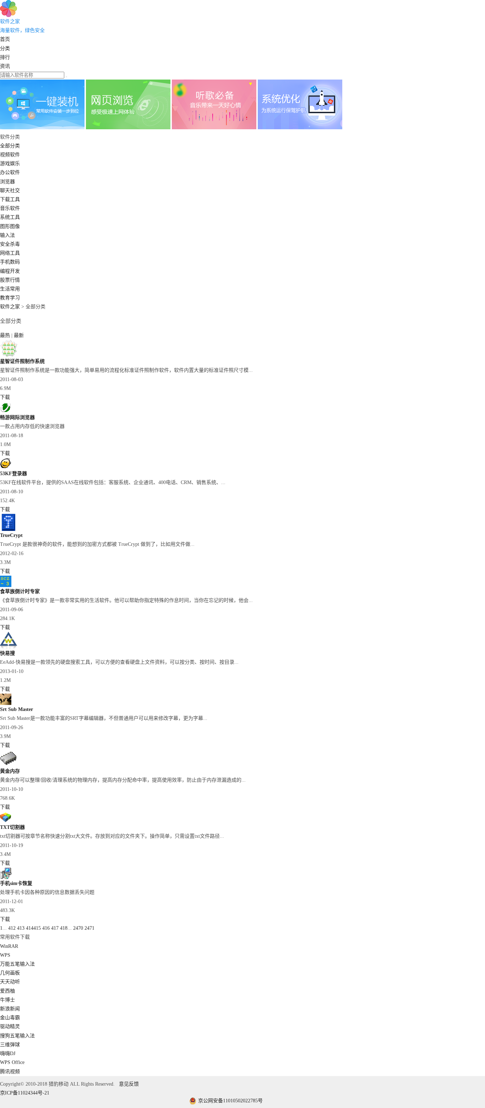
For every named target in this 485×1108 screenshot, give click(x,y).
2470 (78, 928)
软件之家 (10, 306)
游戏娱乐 (10, 163)
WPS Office (12, 1062)
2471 (89, 928)
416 (46, 928)
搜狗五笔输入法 (17, 1035)
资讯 (5, 66)
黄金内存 (10, 771)
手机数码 (10, 262)
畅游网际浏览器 (17, 417)
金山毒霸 (10, 1017)
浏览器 (7, 181)
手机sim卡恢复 (16, 883)
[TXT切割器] (5, 821)
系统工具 (10, 217)
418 (63, 928)
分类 (5, 48)
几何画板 (10, 973)
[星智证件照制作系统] (8, 355)
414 (29, 928)
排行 (5, 57)
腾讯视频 (10, 1071)
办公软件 (10, 172)
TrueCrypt (11, 535)
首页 (5, 39)
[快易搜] (8, 647)
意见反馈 (129, 1084)
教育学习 (10, 297)
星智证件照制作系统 (22, 361)
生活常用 (10, 289)
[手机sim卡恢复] (5, 877)
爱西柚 (7, 991)
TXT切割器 (12, 827)
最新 (19, 335)
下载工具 (10, 199)
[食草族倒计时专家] (5, 585)
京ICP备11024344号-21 (24, 1093)
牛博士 (7, 1000)
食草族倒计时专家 (20, 591)
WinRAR (9, 946)
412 (12, 928)
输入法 (7, 235)
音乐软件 (10, 208)
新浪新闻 (10, 1008)
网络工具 (10, 253)
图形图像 (10, 226)
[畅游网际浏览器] (5, 411)
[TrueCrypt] (8, 529)
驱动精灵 (10, 1026)
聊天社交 (10, 190)
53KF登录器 (13, 473)
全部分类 (10, 145)
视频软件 (10, 154)
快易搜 (7, 653)
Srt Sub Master (16, 709)
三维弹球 (10, 1044)
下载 (5, 397)
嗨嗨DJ (7, 1053)
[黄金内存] (8, 765)
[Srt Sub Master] (5, 703)
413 (20, 928)
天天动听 (10, 981)
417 (55, 928)
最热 (5, 335)
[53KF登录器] (5, 467)
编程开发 (10, 271)
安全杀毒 (10, 244)
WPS (5, 955)
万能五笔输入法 (17, 964)
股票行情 (10, 280)
